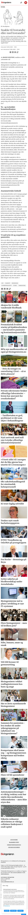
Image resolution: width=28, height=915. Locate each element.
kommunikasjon (6, 285)
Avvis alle (6, 910)
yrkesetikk (22, 285)
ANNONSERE (14, 839)
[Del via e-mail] (15, 52)
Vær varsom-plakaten (16, 872)
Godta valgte (13, 910)
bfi (2, 283)
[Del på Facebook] (10, 52)
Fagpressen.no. (7, 905)
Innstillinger (23, 914)
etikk (15, 285)
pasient (7, 283)
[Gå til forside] (6, 3)
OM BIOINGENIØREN (14, 847)
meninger (15, 283)
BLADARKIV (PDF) (14, 842)
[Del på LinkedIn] (13, 52)
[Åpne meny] (25, 2)
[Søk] (21, 2)
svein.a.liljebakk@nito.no (7, 881)
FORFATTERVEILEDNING (14, 845)
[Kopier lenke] (17, 52)
